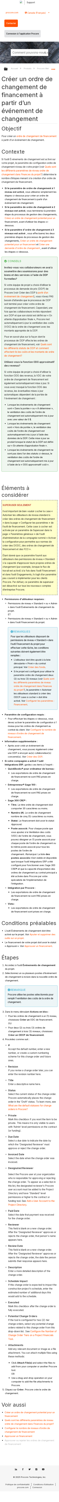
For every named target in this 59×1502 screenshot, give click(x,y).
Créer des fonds (36, 667)
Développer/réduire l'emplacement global (53, 68)
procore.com (12, 12)
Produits (28, 68)
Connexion (37, 1487)
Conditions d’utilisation (43, 1484)
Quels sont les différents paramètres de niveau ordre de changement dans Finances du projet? (29, 170)
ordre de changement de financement (36, 136)
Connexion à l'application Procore (22, 33)
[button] (45, 52)
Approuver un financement (38, 946)
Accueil (15, 68)
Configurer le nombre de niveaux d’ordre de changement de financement (32, 733)
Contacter (11, 23)
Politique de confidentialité (17, 1484)
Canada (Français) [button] (36, 12)
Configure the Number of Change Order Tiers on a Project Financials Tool (32, 1335)
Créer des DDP (34, 756)
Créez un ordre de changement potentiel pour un (30, 218)
